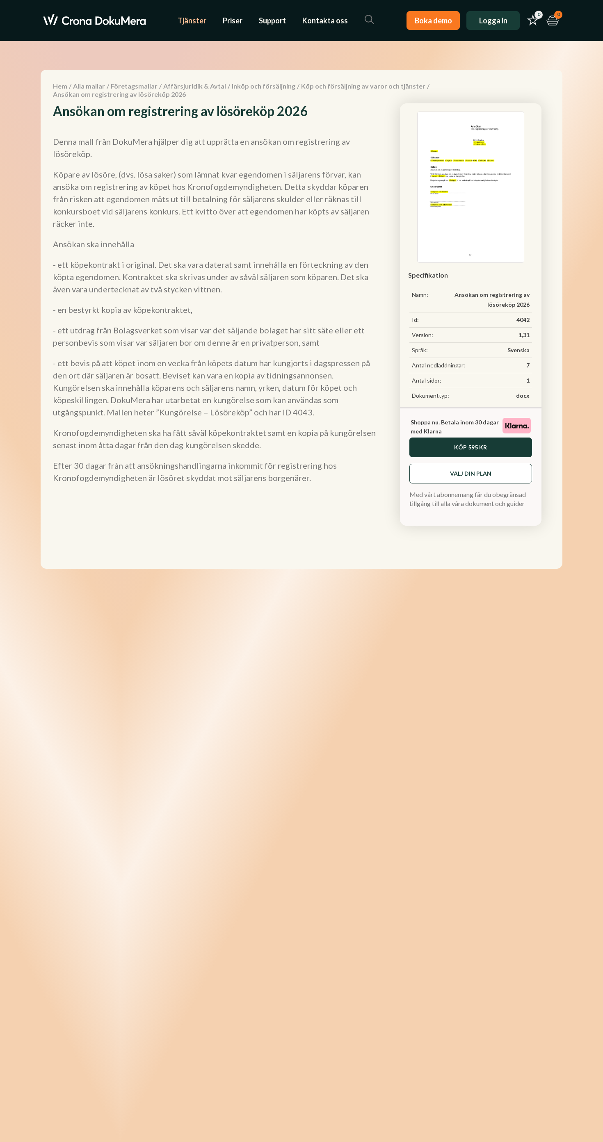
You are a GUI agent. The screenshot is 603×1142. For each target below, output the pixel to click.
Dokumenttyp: (430, 395)
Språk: (420, 349)
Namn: (420, 294)
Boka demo (433, 20)
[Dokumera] (94, 20)
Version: (422, 334)
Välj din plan (470, 473)
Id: (415, 319)
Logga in (493, 20)
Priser (232, 20)
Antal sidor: (426, 380)
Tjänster (192, 20)
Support (272, 20)
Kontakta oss (325, 20)
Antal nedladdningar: (438, 365)
